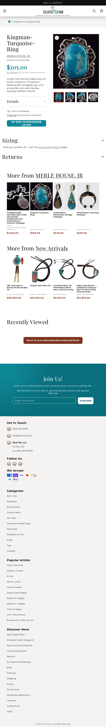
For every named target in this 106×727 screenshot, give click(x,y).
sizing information (49, 147)
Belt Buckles (13, 507)
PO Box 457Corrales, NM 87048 (22, 446)
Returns (11, 656)
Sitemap (11, 673)
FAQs (9, 711)
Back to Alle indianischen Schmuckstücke (53, 340)
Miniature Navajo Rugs (19, 523)
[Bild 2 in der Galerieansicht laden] (70, 97)
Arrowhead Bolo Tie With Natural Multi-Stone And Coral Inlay (63, 287)
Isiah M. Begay (14, 609)
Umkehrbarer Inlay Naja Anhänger (88, 214)
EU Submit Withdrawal (19, 662)
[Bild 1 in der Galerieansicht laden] (59, 97)
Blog (9, 667)
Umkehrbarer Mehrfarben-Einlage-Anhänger (63, 215)
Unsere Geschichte (16, 651)
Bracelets (12, 501)
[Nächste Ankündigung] (101, 3)
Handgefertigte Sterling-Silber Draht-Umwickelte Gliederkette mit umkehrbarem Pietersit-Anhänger (17, 218)
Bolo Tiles (12, 496)
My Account (13, 689)
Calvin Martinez (15, 565)
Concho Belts (14, 512)
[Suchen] (94, 11)
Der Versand (12, 72)
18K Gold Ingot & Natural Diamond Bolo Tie (17, 287)
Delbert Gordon (15, 571)
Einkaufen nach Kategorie (20, 640)
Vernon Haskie (14, 587)
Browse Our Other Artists (20, 620)
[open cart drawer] (102, 11)
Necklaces (12, 529)
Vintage (11, 551)
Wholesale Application (18, 695)
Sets (9, 545)
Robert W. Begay (16, 598)
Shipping (12, 115)
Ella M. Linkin (14, 582)
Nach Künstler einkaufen (20, 645)
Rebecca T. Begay (16, 603)
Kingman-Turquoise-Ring (40, 214)
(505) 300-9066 (20, 429)
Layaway (11, 700)
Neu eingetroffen (16, 634)
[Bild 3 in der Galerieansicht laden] (82, 97)
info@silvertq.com (22, 435)
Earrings (11, 518)
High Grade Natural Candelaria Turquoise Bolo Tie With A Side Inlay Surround (87, 288)
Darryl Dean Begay (17, 592)
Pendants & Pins (15, 534)
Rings (10, 540)
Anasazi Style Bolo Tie (40, 285)
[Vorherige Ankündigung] (5, 3)
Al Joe (10, 576)
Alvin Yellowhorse (16, 614)
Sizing (10, 684)
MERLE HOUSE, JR (18, 56)
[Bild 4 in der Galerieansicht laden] (93, 97)
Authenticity (13, 706)
